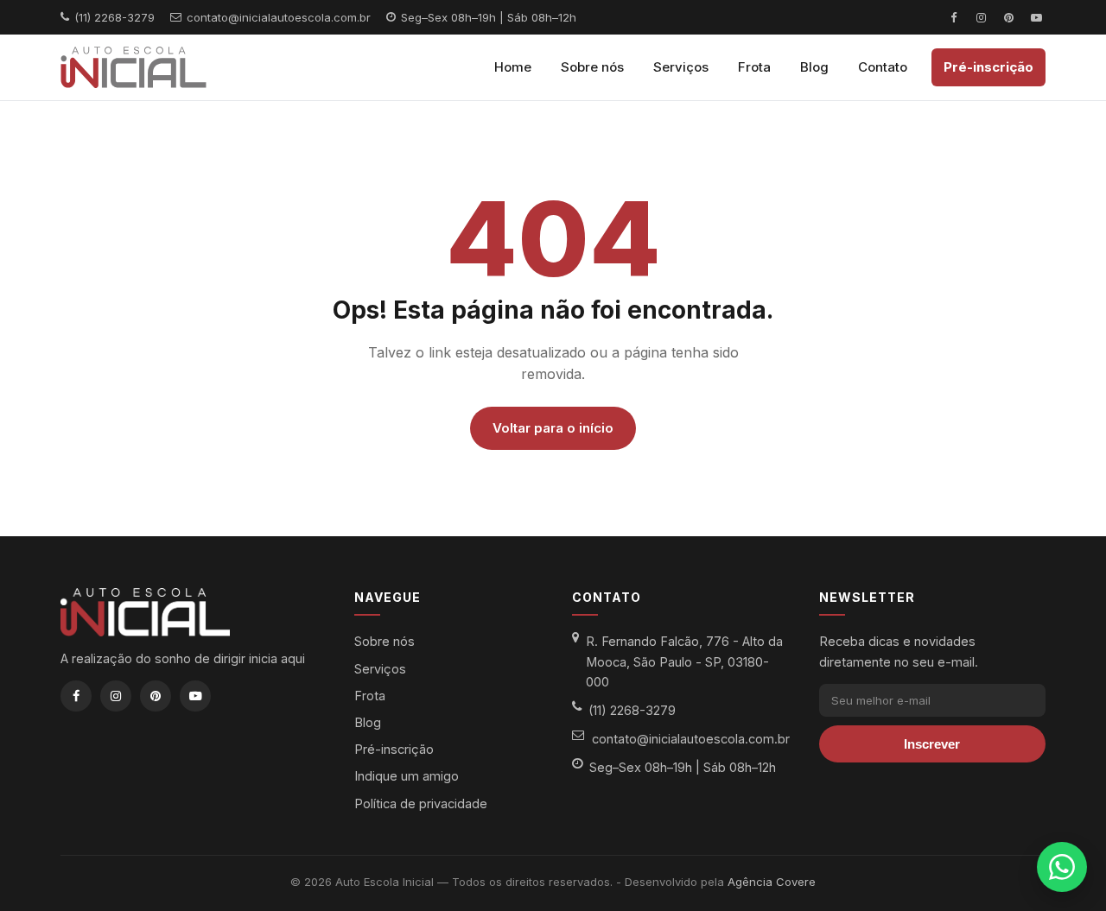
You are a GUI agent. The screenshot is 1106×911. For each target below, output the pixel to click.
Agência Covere (772, 882)
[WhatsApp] (1062, 867)
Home (512, 67)
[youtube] (1036, 17)
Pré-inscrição (988, 67)
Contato (882, 67)
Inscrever (932, 744)
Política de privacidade (420, 803)
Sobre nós (592, 67)
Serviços (681, 67)
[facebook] (953, 17)
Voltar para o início (553, 428)
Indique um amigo (406, 776)
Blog (814, 67)
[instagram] (980, 17)
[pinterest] (1008, 17)
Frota (754, 67)
